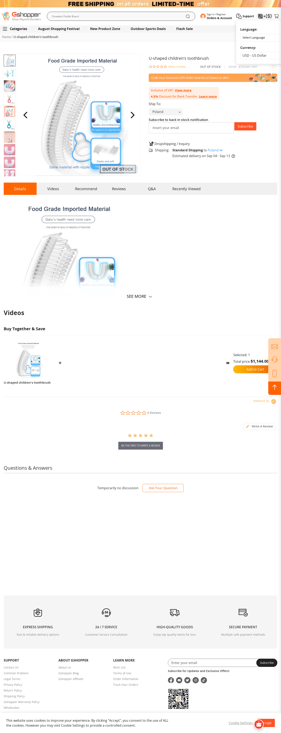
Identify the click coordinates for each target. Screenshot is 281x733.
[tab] (259, 426)
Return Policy (13, 690)
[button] (245, 16)
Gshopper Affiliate (70, 679)
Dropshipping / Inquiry (172, 144)
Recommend (86, 188)
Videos (53, 188)
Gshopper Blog (68, 673)
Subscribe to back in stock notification (178, 119)
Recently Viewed (186, 188)
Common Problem (16, 673)
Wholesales (11, 708)
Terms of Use (122, 673)
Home (6, 37)
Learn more (208, 96)
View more (183, 90)
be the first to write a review (140, 445)
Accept (266, 723)
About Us (64, 667)
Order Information (125, 679)
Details (20, 188)
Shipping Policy (14, 696)
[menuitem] (17, 28)
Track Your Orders (125, 685)
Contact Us (11, 667)
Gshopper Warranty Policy (21, 702)
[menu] (140, 28)
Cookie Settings (241, 723)
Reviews (119, 188)
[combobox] (121, 16)
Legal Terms (12, 679)
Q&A (152, 188)
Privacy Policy (13, 685)
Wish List (119, 667)
